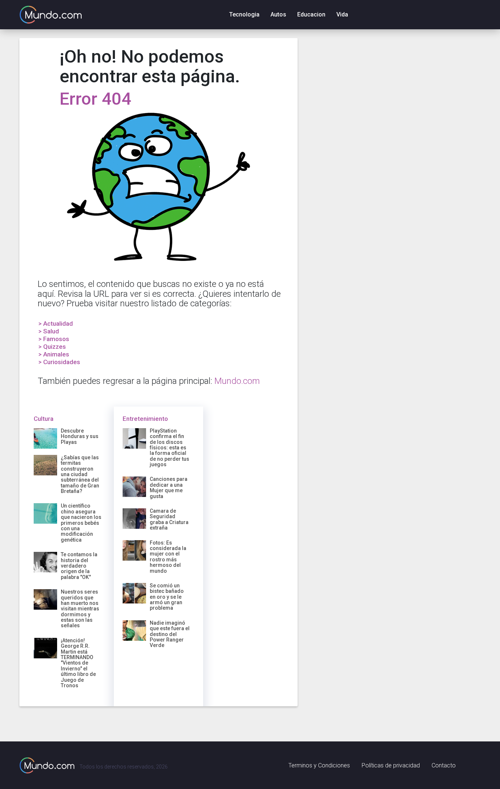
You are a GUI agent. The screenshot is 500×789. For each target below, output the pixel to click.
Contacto (444, 765)
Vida (342, 14)
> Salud (48, 331)
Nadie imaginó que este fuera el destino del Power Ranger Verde (170, 634)
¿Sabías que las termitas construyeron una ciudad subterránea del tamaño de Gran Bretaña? (80, 474)
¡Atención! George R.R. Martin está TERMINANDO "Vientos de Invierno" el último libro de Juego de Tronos (78, 662)
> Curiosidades (59, 362)
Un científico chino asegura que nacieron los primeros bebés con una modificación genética (81, 522)
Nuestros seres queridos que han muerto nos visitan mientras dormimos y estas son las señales (80, 608)
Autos (278, 14)
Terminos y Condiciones (319, 765)
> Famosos (53, 339)
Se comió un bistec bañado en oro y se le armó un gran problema (167, 597)
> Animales (53, 354)
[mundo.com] (46, 765)
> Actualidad (55, 323)
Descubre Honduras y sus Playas (79, 436)
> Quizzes (52, 346)
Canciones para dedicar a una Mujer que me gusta (168, 487)
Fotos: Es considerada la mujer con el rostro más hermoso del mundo (168, 557)
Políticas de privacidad (391, 765)
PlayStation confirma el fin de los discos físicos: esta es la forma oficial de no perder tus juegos (169, 447)
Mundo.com (237, 381)
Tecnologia (244, 14)
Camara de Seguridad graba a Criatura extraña (169, 519)
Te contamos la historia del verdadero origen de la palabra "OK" (79, 565)
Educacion (311, 14)
